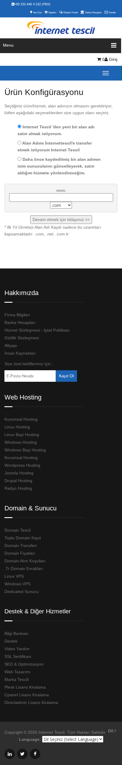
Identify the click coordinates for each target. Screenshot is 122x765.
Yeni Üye (37, 12)
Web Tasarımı (17, 671)
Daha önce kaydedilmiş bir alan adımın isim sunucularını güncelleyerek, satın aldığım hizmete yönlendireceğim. (59, 166)
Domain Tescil (17, 530)
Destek (112, 12)
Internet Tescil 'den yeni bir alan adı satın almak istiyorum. (55, 130)
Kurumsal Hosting (21, 419)
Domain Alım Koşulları (25, 560)
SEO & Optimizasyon (24, 664)
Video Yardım (17, 648)
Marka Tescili (16, 679)
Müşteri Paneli (70, 12)
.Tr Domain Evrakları (23, 568)
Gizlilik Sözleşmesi (21, 337)
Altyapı (10, 345)
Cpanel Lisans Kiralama (26, 694)
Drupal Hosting (18, 480)
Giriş (113, 59)
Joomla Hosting (18, 473)
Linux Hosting (17, 427)
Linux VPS (14, 576)
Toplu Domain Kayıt (22, 537)
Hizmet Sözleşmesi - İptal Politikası (37, 330)
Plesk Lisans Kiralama (25, 687)
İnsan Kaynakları (20, 353)
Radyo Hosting (18, 488)
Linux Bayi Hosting (21, 434)
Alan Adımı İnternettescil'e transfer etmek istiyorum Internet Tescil (54, 146)
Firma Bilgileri (17, 314)
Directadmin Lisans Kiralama (31, 702)
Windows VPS (17, 583)
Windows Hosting (20, 442)
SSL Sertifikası (17, 656)
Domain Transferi (20, 545)
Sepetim (52, 12)
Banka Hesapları (93, 12)
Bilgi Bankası (16, 633)
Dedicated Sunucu (21, 591)
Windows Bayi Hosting (25, 450)
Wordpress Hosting (22, 465)
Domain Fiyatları (19, 553)
